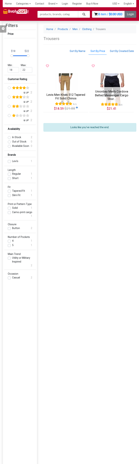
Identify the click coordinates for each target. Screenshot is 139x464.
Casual (16, 277)
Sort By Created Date (122, 51)
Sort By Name (77, 51)
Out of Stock (19, 141)
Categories (22, 3)
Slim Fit (16, 195)
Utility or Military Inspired (21, 259)
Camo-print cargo (22, 212)
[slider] (11, 55)
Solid (15, 207)
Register (77, 3)
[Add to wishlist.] (47, 66)
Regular (16, 173)
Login (65, 3)
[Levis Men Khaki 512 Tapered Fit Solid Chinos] (65, 89)
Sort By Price (97, 51)
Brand (52, 3)
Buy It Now (92, 3)
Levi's (15, 161)
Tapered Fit (18, 190)
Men (75, 29)
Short (15, 178)
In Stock (16, 137)
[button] (116, 3)
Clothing (87, 29)
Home (8, 3)
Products (63, 29)
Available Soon (20, 145)
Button (16, 228)
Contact (39, 3)
